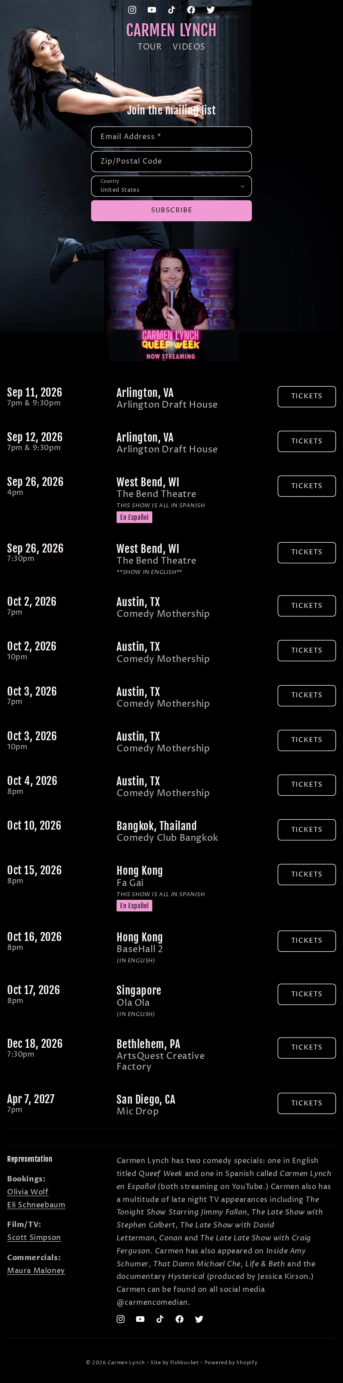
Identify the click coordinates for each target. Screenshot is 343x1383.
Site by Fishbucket (175, 1362)
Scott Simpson (34, 1238)
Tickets (306, 396)
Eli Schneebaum (36, 1205)
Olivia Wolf (28, 1192)
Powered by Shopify (231, 1362)
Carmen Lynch (126, 1362)
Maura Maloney (36, 1271)
